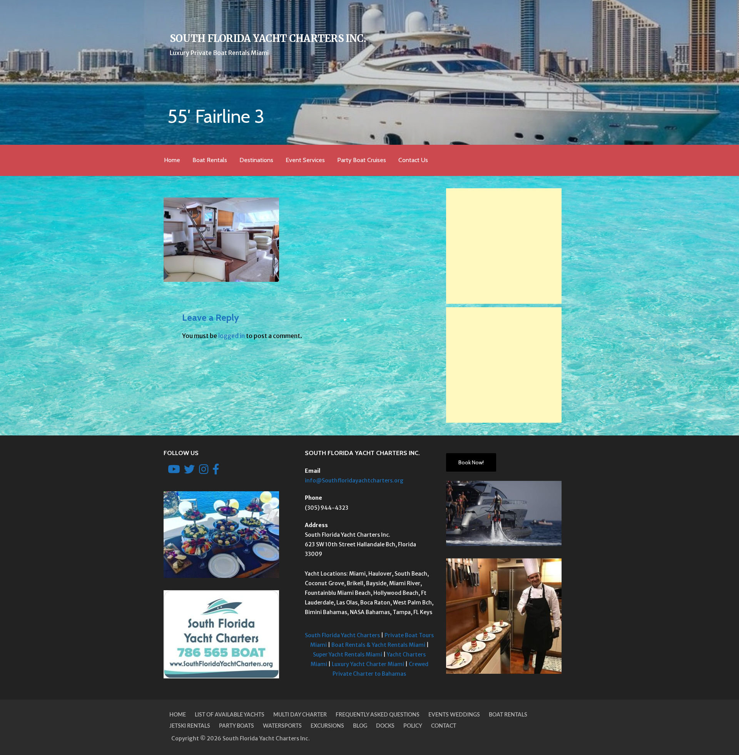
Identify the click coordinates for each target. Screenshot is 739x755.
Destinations (256, 160)
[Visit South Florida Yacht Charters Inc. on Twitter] (189, 471)
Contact (443, 726)
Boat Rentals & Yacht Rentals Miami (378, 644)
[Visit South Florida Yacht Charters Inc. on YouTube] (174, 471)
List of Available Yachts (229, 715)
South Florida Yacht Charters (342, 635)
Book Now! (471, 462)
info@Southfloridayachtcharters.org (354, 480)
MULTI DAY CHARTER (300, 715)
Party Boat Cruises (361, 160)
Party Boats (236, 726)
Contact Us (413, 160)
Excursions (327, 726)
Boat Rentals (209, 160)
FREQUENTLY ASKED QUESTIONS (378, 715)
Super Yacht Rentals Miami (347, 654)
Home (172, 160)
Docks (385, 726)
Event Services (305, 160)
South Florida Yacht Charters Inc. (268, 38)
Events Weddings (454, 715)
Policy (412, 726)
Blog (360, 726)
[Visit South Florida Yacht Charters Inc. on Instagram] (204, 471)
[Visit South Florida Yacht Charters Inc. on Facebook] (215, 471)
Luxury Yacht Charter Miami (368, 664)
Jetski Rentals (189, 726)
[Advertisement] (504, 246)
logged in (231, 336)
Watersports (282, 726)
